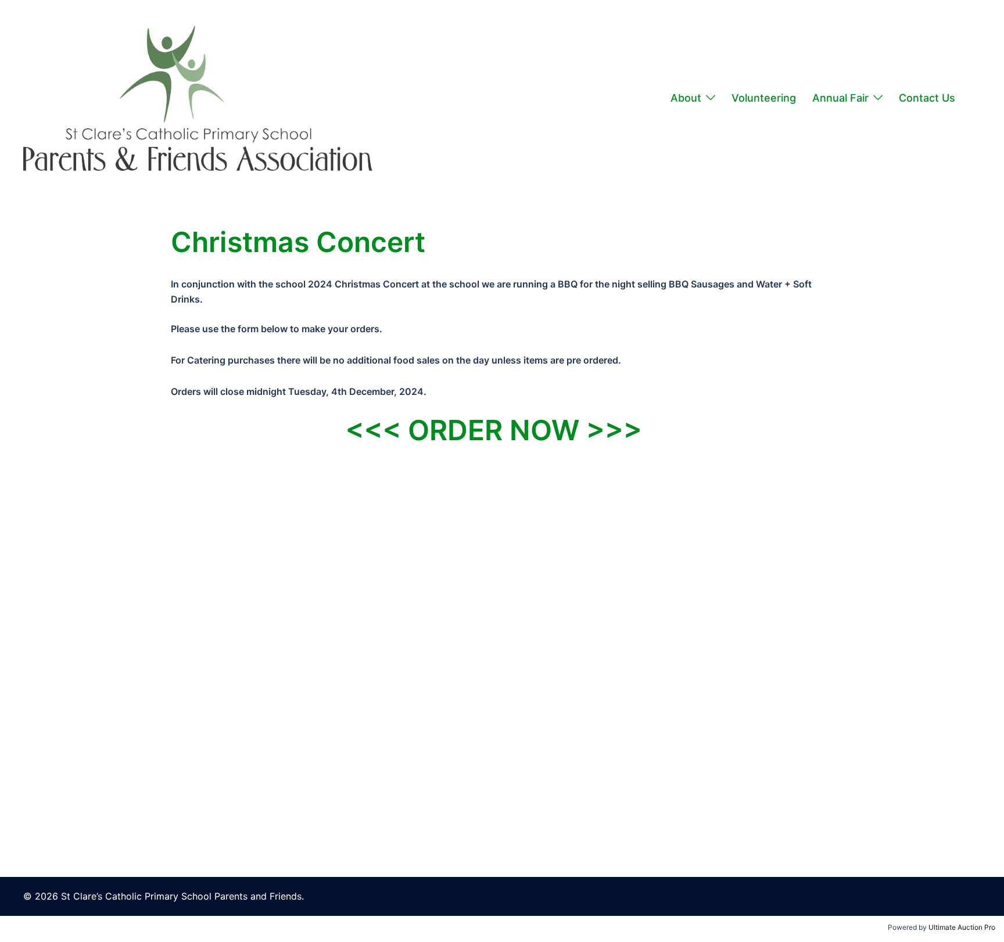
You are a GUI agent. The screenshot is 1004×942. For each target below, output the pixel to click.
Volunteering (764, 98)
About (685, 98)
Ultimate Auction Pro (961, 927)
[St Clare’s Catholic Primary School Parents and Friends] (197, 97)
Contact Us (927, 98)
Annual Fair (840, 98)
